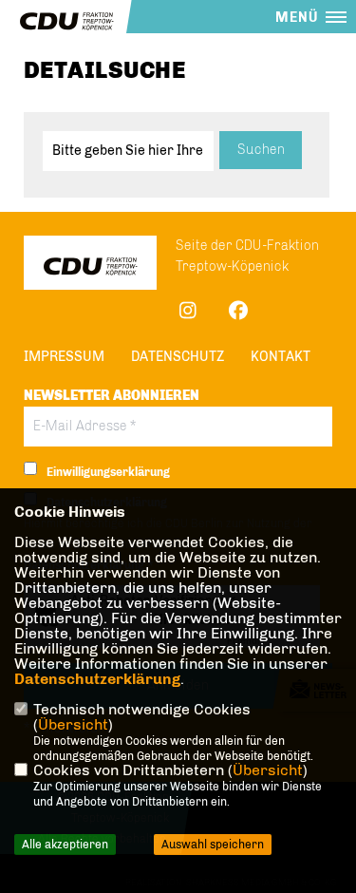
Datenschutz (177, 357)
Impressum (64, 357)
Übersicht (73, 724)
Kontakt (280, 357)
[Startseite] (90, 265)
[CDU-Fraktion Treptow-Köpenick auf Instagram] (187, 313)
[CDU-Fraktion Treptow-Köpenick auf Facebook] (238, 313)
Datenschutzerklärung (97, 679)
